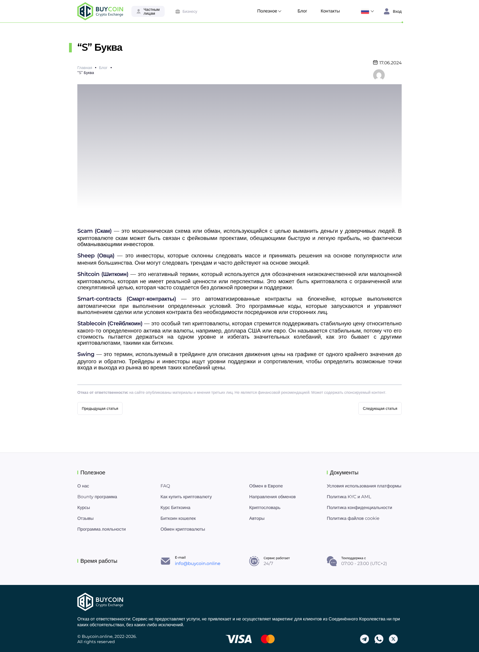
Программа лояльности (101, 529)
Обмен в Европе (266, 486)
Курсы (83, 507)
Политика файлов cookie (353, 518)
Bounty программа (97, 497)
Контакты (330, 11)
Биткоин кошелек (178, 518)
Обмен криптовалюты (182, 529)
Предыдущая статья (100, 408)
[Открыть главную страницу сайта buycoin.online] (100, 602)
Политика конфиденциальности (359, 507)
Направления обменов (272, 497)
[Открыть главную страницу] (100, 11)
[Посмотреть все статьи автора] (379, 74)
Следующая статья (380, 408)
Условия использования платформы (364, 486)
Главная (84, 67)
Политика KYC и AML (349, 497)
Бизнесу (190, 11)
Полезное (267, 11)
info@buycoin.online (197, 563)
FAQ (165, 486)
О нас (83, 486)
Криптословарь (265, 507)
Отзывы (85, 518)
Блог (302, 11)
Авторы (256, 518)
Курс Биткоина (175, 507)
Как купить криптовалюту (186, 497)
